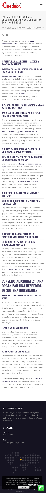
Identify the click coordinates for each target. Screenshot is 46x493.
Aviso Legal (36, 490)
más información (33, 484)
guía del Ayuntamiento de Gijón (25, 181)
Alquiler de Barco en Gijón (19, 269)
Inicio (4, 27)
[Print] (8, 34)
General (11, 27)
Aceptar (23, 487)
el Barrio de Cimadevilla (28, 93)
